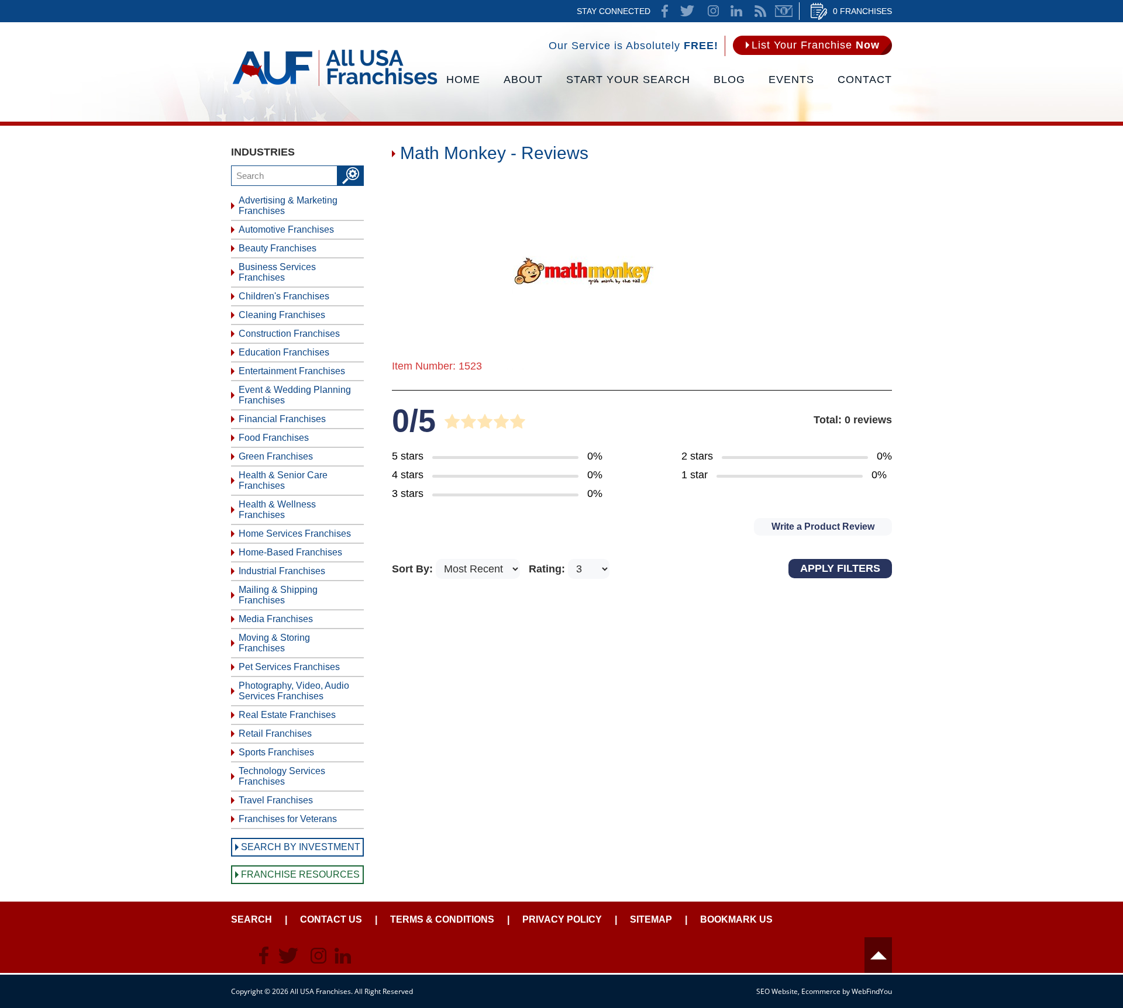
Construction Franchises (289, 334)
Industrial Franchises (282, 571)
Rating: (548, 569)
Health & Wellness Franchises (277, 509)
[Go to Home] (335, 85)
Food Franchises (274, 438)
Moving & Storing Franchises (274, 643)
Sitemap (651, 919)
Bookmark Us (736, 919)
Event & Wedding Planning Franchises (295, 395)
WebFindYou (872, 991)
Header (878, 955)
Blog (729, 79)
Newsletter (784, 11)
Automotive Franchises (286, 229)
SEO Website (777, 991)
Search (251, 919)
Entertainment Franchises (292, 371)
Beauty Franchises (277, 248)
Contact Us (331, 919)
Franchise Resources (300, 874)
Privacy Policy (562, 919)
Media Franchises (276, 619)
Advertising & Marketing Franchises (288, 205)
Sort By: (414, 569)
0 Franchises (862, 11)
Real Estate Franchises (287, 715)
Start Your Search (628, 79)
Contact (865, 79)
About (523, 79)
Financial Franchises (282, 419)
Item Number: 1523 (437, 366)
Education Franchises (284, 352)
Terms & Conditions (442, 919)
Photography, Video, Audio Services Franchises (294, 691)
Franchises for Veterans (288, 819)
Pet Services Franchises (289, 667)
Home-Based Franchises (290, 552)
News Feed (760, 11)
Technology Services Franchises (282, 776)
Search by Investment (300, 847)
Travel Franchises (276, 800)
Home (463, 79)
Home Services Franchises (295, 533)
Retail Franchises (275, 733)
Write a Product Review (822, 526)
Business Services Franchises (277, 272)
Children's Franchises (284, 296)
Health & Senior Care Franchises (283, 480)
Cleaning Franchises (282, 315)
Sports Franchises (276, 752)
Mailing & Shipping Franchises (278, 595)
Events (791, 79)
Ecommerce (820, 991)
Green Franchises (276, 456)
